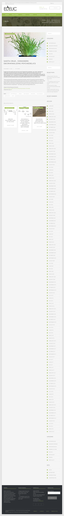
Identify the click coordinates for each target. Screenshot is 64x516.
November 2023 (52, 156)
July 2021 (51, 231)
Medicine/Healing (53, 48)
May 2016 (51, 396)
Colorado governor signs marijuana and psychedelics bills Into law (53, 86)
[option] (10, 117)
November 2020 (52, 252)
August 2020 (52, 260)
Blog (48, 20)
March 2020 (51, 274)
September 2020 (52, 258)
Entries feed (52, 472)
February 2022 (52, 212)
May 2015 (51, 426)
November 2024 (52, 124)
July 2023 (51, 167)
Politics (50, 53)
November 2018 (52, 316)
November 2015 (52, 412)
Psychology (52, 56)
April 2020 (51, 271)
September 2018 (52, 322)
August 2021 (52, 228)
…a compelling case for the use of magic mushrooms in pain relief (53, 82)
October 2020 (52, 255)
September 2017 (52, 354)
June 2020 (51, 266)
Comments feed (52, 475)
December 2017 (52, 346)
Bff (11, 89)
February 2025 (52, 116)
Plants (24, 14)
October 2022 (52, 191)
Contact (42, 511)
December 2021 (52, 218)
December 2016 (52, 378)
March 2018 (51, 338)
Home (43, 20)
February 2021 (52, 244)
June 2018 (51, 330)
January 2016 (52, 407)
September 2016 (52, 386)
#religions (33, 93)
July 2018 (51, 327)
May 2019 (51, 300)
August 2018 (52, 324)
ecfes (13, 95)
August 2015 (52, 420)
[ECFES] (10, 8)
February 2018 (52, 340)
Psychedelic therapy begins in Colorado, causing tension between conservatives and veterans (25, 123)
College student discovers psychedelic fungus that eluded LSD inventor (53, 77)
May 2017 (51, 364)
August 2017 (52, 356)
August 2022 (52, 196)
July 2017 (51, 359)
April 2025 (51, 111)
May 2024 (51, 140)
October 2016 (52, 383)
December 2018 (52, 314)
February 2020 (52, 276)
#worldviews (7, 95)
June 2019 (51, 298)
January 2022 (52, 215)
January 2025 (52, 119)
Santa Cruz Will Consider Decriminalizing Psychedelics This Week (17, 88)
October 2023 (52, 159)
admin (18, 68)
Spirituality (51, 61)
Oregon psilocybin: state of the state (10, 120)
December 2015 (52, 410)
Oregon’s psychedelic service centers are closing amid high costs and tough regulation (53, 90)
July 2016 (51, 391)
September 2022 (52, 194)
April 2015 (51, 428)
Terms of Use (54, 511)
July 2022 (51, 199)
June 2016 (51, 394)
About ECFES (15, 14)
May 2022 (51, 204)
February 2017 (52, 372)
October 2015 (52, 415)
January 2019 (52, 311)
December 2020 (52, 250)
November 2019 (52, 284)
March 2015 (51, 431)
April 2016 (51, 399)
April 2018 (51, 335)
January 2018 (52, 343)
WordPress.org (52, 477)
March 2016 (51, 402)
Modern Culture (53, 51)
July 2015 (51, 423)
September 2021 (52, 226)
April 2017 (51, 367)
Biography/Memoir (53, 45)
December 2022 (52, 186)
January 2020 (52, 279)
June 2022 (51, 202)
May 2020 (51, 268)
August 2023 (52, 164)
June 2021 (51, 234)
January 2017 (52, 375)
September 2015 (52, 418)
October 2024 (52, 127)
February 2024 (52, 148)
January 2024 (52, 151)
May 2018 (51, 332)
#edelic (20, 93)
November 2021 (52, 220)
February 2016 (52, 404)
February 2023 (52, 180)
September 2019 (52, 290)
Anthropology (55, 20)
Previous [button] (43, 103)
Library (31, 14)
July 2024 (51, 135)
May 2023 (51, 172)
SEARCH (58, 34)
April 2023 (51, 175)
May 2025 (51, 108)
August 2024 (52, 132)
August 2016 (52, 388)
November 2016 (52, 380)
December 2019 (52, 282)
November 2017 (52, 348)
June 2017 (51, 362)
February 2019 (52, 308)
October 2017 (52, 351)
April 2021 (51, 239)
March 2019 (51, 306)
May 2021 (51, 236)
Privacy (35, 511)
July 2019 (51, 295)
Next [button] (45, 103)
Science (50, 59)
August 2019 (52, 292)
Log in (50, 469)
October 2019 (52, 287)
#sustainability (40, 93)
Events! (7, 14)
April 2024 (51, 143)
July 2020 (51, 263)
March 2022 (51, 210)
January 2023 (52, 183)
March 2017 (51, 370)
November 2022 (52, 188)
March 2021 (51, 242)
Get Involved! (52, 14)
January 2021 (52, 247)
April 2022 (51, 207)
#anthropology (14, 93)
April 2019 (51, 303)
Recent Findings (41, 14)
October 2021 (52, 223)
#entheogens (26, 93)
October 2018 (52, 319)
